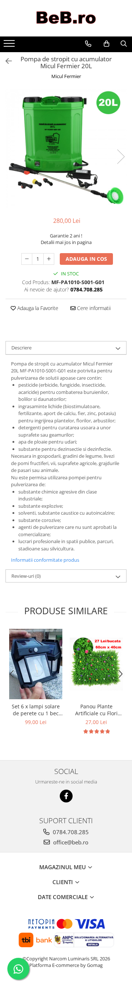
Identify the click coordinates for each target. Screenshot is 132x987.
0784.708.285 (70, 832)
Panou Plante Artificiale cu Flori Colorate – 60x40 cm (96, 710)
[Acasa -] (66, 18)
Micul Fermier (66, 76)
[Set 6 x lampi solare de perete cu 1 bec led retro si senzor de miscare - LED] (35, 664)
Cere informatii (93, 308)
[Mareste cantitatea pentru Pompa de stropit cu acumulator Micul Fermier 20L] (48, 259)
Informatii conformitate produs (45, 560)
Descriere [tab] (21, 347)
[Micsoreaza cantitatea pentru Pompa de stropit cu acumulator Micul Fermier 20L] (26, 259)
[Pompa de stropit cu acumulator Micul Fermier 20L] (66, 149)
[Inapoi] (5, 61)
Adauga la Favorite (37, 308)
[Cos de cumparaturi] (106, 43)
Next (120, 156)
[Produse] (10, 45)
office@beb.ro (70, 842)
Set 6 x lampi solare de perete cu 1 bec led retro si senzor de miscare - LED (36, 710)
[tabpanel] (66, 149)
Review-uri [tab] (26, 576)
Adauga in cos (86, 258)
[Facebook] (66, 796)
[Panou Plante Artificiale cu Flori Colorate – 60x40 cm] (96, 664)
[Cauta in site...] (123, 43)
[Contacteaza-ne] (88, 43)
